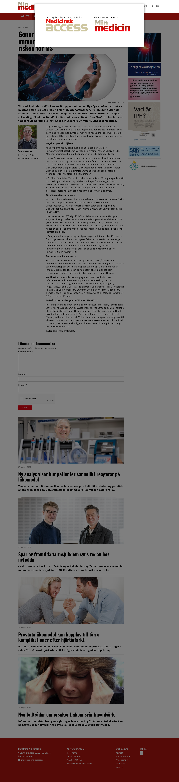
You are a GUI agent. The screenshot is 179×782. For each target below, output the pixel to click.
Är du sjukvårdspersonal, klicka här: (64, 17)
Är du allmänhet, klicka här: (105, 17)
